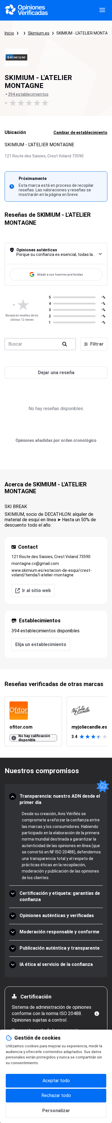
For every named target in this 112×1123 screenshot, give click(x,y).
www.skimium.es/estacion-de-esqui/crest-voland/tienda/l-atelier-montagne (51, 572)
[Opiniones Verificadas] (26, 10)
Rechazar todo (56, 1095)
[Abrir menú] (102, 10)
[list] (56, 721)
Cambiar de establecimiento (80, 132)
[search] (65, 344)
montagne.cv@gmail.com (35, 563)
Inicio (9, 33)
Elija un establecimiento (40, 644)
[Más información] (96, 1013)
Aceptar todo (56, 1080)
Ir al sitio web (36, 590)
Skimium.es (38, 33)
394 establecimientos (28, 94)
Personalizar (56, 1110)
